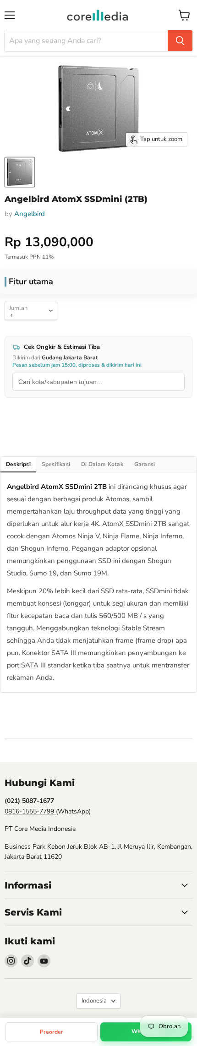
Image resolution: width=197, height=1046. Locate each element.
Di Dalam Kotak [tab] (102, 464)
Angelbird (29, 213)
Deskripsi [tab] (18, 464)
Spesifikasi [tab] (56, 464)
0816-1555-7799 (30, 811)
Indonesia (94, 1001)
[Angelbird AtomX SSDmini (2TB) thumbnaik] (19, 172)
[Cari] (180, 40)
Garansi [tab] (144, 464)
